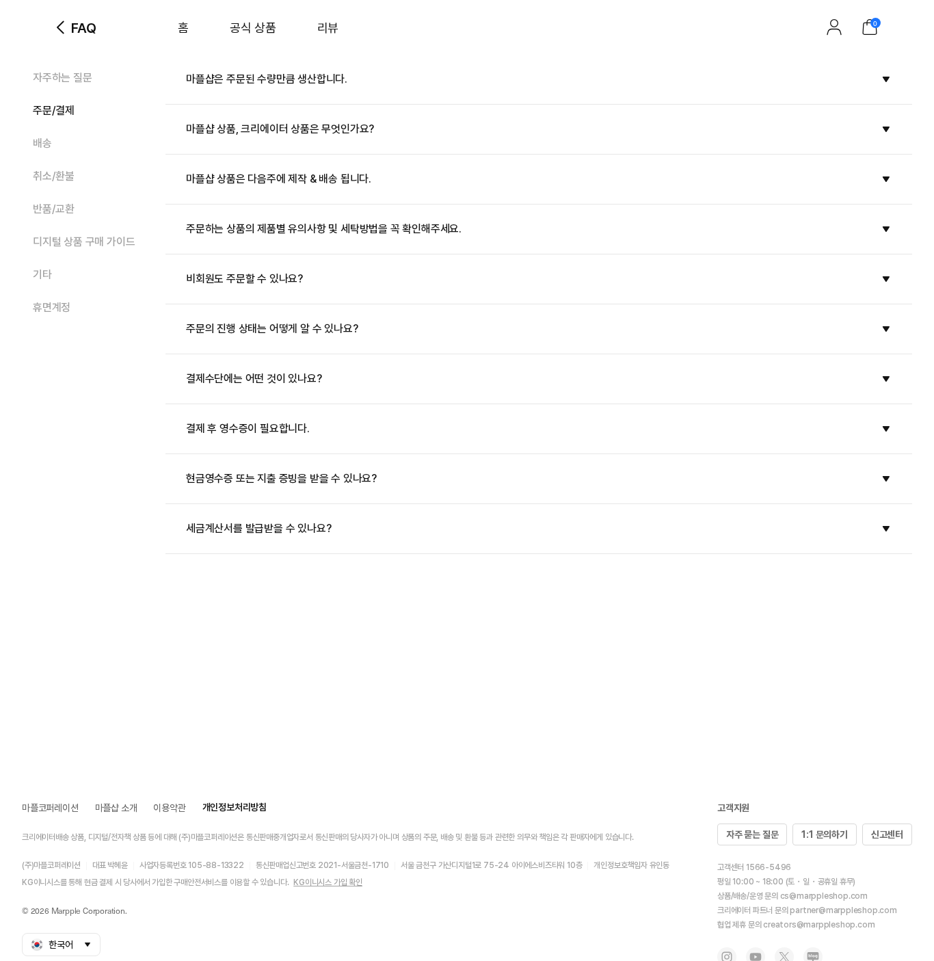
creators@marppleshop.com (819, 925)
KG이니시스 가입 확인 (327, 882)
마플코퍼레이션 (50, 807)
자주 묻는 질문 (752, 834)
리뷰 (327, 28)
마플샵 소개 (116, 807)
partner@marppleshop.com (843, 910)
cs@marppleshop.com (824, 896)
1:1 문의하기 (824, 834)
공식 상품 (253, 28)
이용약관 (169, 807)
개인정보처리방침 (234, 807)
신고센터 (887, 834)
